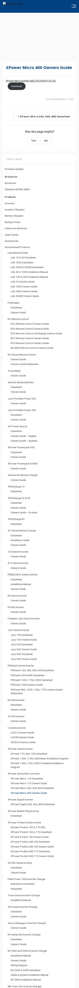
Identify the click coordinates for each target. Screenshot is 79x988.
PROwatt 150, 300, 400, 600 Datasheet (32, 670)
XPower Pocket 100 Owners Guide (30, 836)
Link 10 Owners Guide (22, 281)
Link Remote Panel (18, 252)
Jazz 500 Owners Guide (24, 659)
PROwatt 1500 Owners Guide (27, 684)
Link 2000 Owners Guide (24, 291)
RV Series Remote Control (22, 354)
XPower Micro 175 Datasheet (27, 778)
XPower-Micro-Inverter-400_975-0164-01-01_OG (31, 80)
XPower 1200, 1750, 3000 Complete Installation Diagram (37, 765)
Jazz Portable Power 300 (22, 398)
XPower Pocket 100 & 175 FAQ (28, 827)
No (46, 140)
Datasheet (16, 307)
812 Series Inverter (18, 563)
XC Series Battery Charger (22, 530)
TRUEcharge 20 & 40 (19, 498)
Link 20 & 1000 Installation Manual (29, 271)
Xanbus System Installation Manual (29, 974)
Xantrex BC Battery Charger (23, 475)
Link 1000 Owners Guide (24, 286)
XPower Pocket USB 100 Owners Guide (32, 846)
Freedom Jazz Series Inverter (24, 618)
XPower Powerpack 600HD (23, 463)
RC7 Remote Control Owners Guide (30, 338)
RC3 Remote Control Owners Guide (30, 328)
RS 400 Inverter (16, 700)
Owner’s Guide (18, 916)
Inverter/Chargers (14, 209)
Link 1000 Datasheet (22, 262)
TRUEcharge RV (16, 519)
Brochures (10, 183)
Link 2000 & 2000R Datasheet (27, 267)
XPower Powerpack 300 (21, 447)
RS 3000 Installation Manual (26, 979)
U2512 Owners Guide (22, 732)
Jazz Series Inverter (18, 629)
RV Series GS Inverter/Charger (24, 934)
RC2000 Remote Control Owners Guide (32, 347)
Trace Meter (14, 370)
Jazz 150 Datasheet (22, 634)
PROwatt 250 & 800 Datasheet (27, 675)
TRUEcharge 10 (16, 486)
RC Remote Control (18, 319)
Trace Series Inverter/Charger (24, 895)
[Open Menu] (74, 6)
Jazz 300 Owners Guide (24, 649)
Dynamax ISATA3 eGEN (17, 189)
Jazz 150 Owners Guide (24, 639)
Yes (33, 140)
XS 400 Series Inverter (20, 862)
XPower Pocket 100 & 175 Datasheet (31, 832)
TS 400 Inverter (16, 716)
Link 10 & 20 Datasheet (23, 257)
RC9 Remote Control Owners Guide (30, 343)
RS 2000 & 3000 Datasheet (25, 970)
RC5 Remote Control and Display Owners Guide (36, 333)
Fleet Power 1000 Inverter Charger (27, 879)
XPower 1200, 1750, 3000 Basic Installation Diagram (40, 758)
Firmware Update (14, 169)
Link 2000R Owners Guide (25, 296)
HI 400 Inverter (16, 607)
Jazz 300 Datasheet (22, 644)
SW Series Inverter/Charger (23, 906)
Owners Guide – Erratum (24, 512)
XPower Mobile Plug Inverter (23, 811)
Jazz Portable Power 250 (22, 410)
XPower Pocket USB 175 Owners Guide (32, 856)
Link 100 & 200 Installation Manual (29, 276)
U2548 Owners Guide (22, 737)
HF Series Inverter (17, 595)
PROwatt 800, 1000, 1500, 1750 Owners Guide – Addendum (37, 691)
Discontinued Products (17, 247)
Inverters (10, 203)
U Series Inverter (17, 727)
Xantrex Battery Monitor (21, 382)
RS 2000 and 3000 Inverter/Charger (27, 950)
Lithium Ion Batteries (16, 228)
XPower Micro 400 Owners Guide (29, 792)
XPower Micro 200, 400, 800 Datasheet (32, 788)
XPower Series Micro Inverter (24, 773)
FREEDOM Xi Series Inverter (23, 574)
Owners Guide (18, 312)
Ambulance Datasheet (23, 883)
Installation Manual (21, 584)
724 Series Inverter (18, 551)
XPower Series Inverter (20, 748)
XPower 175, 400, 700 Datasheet (29, 753)
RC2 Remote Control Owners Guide (30, 323)
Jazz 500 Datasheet (22, 654)
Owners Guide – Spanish (24, 440)
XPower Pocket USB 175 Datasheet (30, 851)
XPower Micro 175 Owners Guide (29, 783)
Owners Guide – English (23, 436)
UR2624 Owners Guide (23, 742)
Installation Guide (20, 540)
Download (16, 86)
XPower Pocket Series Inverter (24, 822)
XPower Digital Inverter (20, 799)
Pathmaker (14, 302)
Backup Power (13, 222)
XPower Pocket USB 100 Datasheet (30, 841)
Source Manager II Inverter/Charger (27, 923)
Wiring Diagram (19, 965)
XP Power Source (17, 426)
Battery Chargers (14, 215)
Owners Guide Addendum (24, 364)
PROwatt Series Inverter (21, 665)
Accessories (11, 240)
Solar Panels (11, 234)
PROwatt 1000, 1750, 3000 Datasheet (32, 679)
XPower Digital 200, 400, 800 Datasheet (33, 804)
